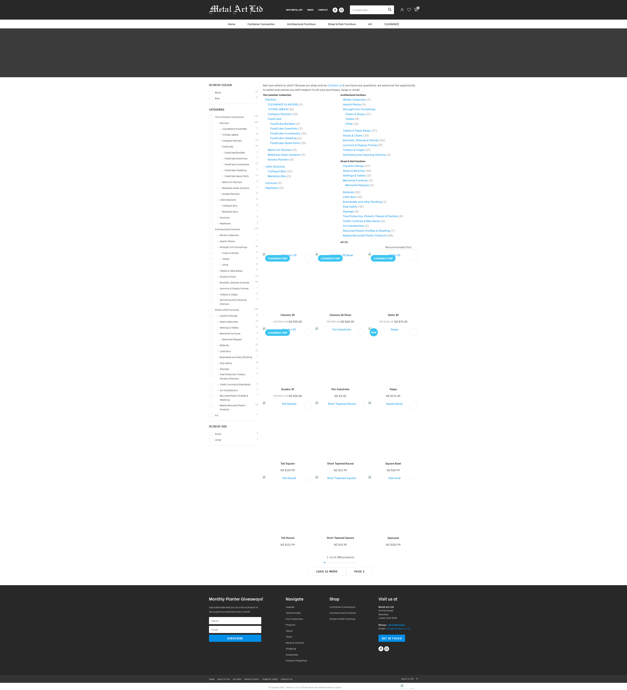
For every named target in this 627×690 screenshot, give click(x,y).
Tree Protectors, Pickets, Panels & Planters (370, 216)
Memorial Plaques (357, 185)
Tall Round (287, 537)
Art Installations (353, 226)
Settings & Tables (354, 175)
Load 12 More (327, 571)
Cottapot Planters (279, 114)
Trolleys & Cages (354, 150)
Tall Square (288, 463)
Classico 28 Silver (340, 315)
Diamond (393, 538)
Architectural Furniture (301, 24)
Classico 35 (288, 315)
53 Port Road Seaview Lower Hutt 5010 (387, 614)
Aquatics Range (353, 166)
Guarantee (292, 654)
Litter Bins (349, 197)
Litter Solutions (275, 166)
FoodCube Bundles (282, 123)
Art (370, 24)
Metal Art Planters (280, 150)
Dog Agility (350, 206)
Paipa (393, 389)
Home (231, 24)
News (310, 9)
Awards (290, 607)
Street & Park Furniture (342, 24)
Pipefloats (272, 188)
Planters (270, 99)
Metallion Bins (277, 176)
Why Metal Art (294, 9)
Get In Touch (392, 638)
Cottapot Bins (277, 171)
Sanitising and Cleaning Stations (364, 154)
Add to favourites (307, 257)
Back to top (223, 679)
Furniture (271, 183)
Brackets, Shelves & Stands (361, 140)
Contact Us (286, 679)
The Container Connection (277, 94)
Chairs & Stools (355, 114)
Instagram (341, 10)
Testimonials (293, 612)
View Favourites (409, 9)
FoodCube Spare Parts (285, 143)
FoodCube (274, 119)
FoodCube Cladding (283, 138)
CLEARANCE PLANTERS (283, 104)
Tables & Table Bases (357, 130)
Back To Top (408, 678)
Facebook (335, 10)
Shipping (291, 648)
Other (349, 123)
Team (289, 636)
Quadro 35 (287, 389)
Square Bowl (393, 463)
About (289, 630)
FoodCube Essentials (284, 128)
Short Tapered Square (340, 537)
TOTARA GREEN (278, 109)
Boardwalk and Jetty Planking (362, 202)
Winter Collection (354, 99)
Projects (290, 624)
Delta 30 (393, 315)
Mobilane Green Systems (284, 154)
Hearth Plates (352, 104)
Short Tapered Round (340, 463)
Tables (349, 119)
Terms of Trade (270, 679)
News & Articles (295, 642)
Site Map (237, 679)
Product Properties (296, 660)
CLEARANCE (391, 24)
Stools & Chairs (352, 135)
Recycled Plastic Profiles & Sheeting (366, 230)
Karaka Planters (278, 159)
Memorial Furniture (355, 180)
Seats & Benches (354, 170)
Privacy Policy (251, 679)
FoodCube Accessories (285, 133)
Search (390, 9)
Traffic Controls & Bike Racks (361, 221)
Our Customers (294, 618)
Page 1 (359, 571)
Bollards (348, 192)
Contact (323, 9)
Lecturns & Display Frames (360, 145)
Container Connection (261, 24)
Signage (348, 211)
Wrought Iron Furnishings (359, 109)
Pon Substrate (340, 389)
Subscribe (235, 638)
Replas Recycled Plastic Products (365, 235)
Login (402, 10)
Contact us (335, 85)
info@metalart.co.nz (398, 628)
